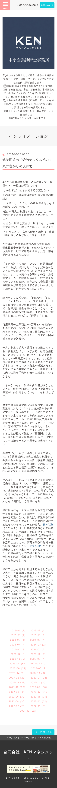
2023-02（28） (18, 677)
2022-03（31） (39, 701)
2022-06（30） (18, 696)
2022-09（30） (39, 687)
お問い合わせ (47, 5)
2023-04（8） (17, 673)
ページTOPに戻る (43, 732)
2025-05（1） (38, 630)
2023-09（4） (38, 658)
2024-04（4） (18, 644)
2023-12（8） (19, 654)
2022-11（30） (39, 682)
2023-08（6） (18, 663)
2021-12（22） (28, 710)
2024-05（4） (38, 639)
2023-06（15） (18, 668)
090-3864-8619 (28, 5)
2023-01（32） (39, 677)
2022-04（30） (18, 701)
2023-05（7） (39, 668)
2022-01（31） (39, 706)
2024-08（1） (18, 639)
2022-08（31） (18, 691)
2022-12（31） (18, 682)
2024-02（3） (18, 649)
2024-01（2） (39, 649)
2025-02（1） (18, 635)
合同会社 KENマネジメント (26, 778)
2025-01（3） (38, 635)
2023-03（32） (39, 673)
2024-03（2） (39, 644)
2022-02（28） (18, 706)
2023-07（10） (39, 663)
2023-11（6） (39, 654)
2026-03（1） (18, 630)
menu (5, 8)
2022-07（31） (39, 691)
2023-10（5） (18, 658)
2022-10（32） (17, 687)
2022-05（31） (39, 696)
